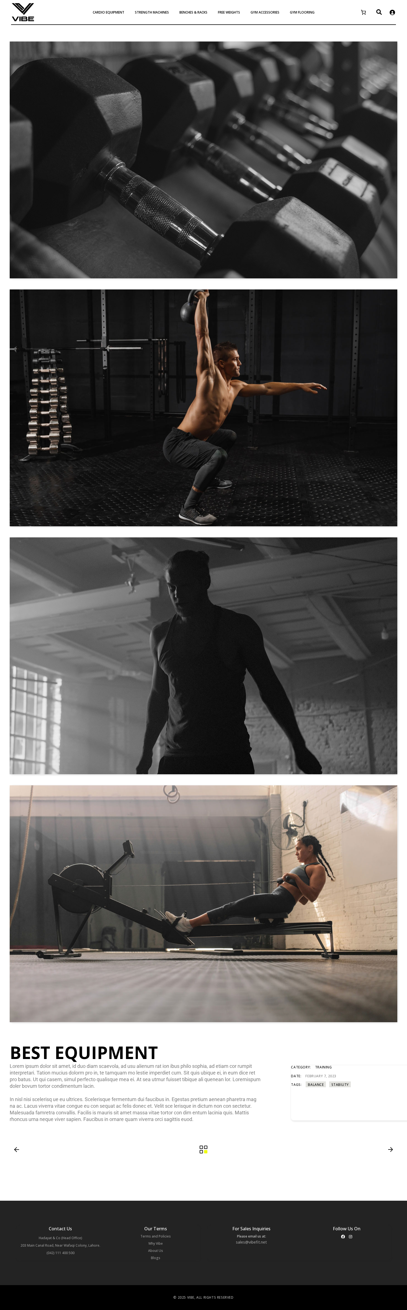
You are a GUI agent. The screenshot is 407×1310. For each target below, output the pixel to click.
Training (323, 1067)
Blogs (155, 1257)
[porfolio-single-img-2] (203, 903)
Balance (316, 1084)
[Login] (392, 12)
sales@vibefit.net (251, 1242)
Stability (340, 1084)
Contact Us (60, 1229)
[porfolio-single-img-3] (203, 407)
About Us (155, 1250)
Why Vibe (155, 1243)
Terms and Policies (155, 1236)
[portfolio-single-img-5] (203, 655)
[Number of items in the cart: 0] (363, 12)
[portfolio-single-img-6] (203, 160)
